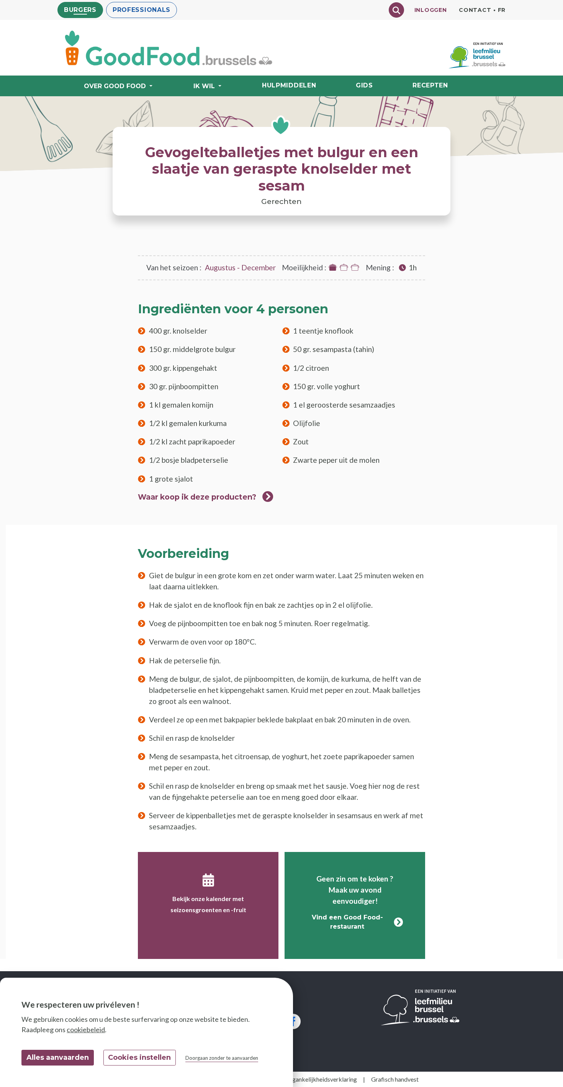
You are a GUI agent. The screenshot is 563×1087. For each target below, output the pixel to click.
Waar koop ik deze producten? (197, 497)
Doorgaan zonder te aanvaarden (221, 1058)
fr (502, 10)
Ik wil (204, 86)
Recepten (430, 85)
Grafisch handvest (395, 1079)
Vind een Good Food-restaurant (347, 922)
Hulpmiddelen (289, 85)
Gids (364, 85)
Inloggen (430, 10)
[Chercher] (396, 10)
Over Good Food (115, 86)
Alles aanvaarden (57, 1057)
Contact (475, 10)
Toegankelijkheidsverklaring (319, 1079)
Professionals (141, 9)
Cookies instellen (139, 1057)
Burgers (80, 9)
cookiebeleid (86, 1029)
